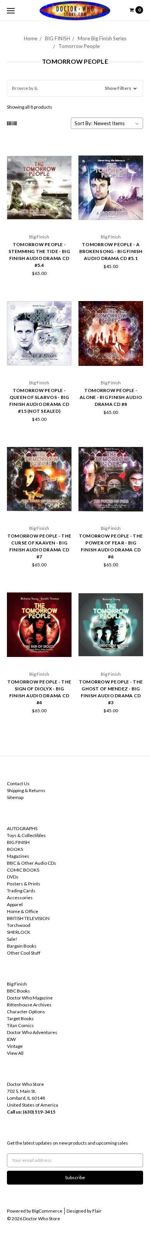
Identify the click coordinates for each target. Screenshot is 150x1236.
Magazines (18, 856)
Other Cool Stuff (23, 953)
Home (30, 38)
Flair (97, 1211)
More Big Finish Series (102, 38)
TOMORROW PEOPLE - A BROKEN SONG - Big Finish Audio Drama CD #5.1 (111, 251)
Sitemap (15, 797)
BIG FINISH (57, 38)
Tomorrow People (79, 46)
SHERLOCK (18, 932)
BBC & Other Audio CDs (31, 863)
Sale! (12, 939)
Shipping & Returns (26, 790)
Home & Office (22, 911)
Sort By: (83, 123)
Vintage (15, 1046)
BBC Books (18, 991)
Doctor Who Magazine (30, 998)
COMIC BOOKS (23, 870)
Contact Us (18, 783)
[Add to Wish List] (63, 164)
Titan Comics (20, 1025)
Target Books (20, 1018)
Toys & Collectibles (26, 835)
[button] (75, 88)
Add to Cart (39, 217)
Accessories (20, 897)
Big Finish (17, 984)
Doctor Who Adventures (32, 1032)
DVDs (12, 877)
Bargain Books (22, 946)
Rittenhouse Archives (29, 1005)
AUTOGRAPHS (22, 828)
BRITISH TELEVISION (28, 918)
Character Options (26, 1011)
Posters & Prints (23, 884)
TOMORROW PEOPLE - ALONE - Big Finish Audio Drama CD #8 (111, 397)
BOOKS (15, 849)
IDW (11, 1039)
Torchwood (18, 925)
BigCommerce (47, 1211)
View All (15, 1053)
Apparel (15, 904)
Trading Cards (21, 890)
